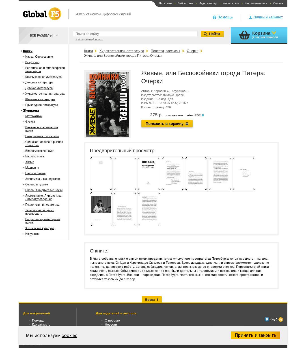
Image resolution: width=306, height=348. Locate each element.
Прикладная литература (41, 105)
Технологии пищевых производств (39, 212)
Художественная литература (45, 93)
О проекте (112, 320)
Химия (29, 162)
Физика (30, 121)
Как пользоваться (256, 3)
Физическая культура (39, 228)
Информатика (34, 156)
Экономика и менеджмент (42, 179)
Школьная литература (40, 99)
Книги (27, 51)
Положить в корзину (164, 124)
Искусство (32, 62)
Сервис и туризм (36, 184)
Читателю (165, 3)
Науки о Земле (35, 173)
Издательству (208, 3)
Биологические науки (39, 150)
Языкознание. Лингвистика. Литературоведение (43, 197)
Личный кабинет (268, 17)
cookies (69, 335)
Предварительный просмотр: (123, 150)
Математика (33, 116)
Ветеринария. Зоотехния (42, 136)
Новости (111, 324)
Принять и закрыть (256, 335)
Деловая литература (39, 82)
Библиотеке (185, 3)
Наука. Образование (39, 56)
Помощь (225, 17)
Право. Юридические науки (43, 190)
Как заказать (231, 3)
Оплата (278, 3)
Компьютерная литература (43, 76)
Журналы (31, 110)
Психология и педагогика (42, 204)
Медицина (32, 167)
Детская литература (39, 88)
